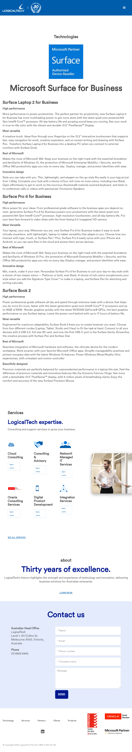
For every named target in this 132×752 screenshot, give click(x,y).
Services (25, 721)
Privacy (7, 731)
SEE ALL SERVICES (17, 537)
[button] (124, 8)
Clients (56, 721)
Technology (8, 721)
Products (72, 721)
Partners (42, 721)
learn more (12, 466)
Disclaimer (25, 731)
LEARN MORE (66, 593)
